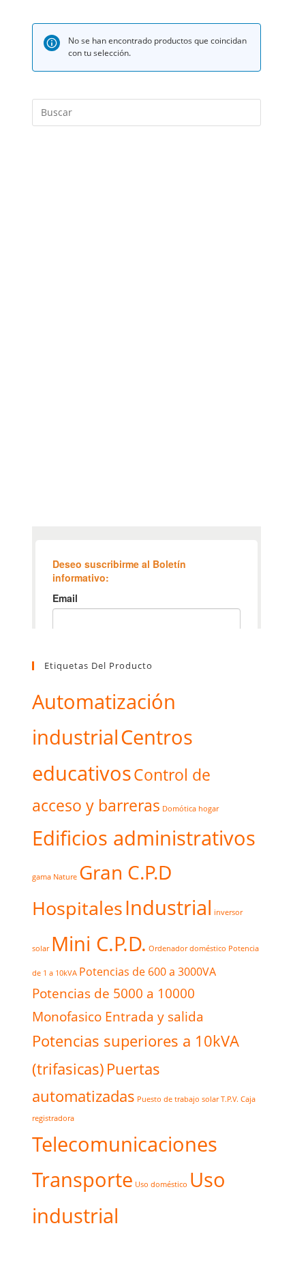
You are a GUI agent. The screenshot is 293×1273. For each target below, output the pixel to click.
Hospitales (77, 907)
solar (210, 1099)
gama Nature (54, 877)
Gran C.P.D (125, 872)
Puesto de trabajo (168, 1099)
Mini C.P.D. (98, 943)
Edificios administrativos (144, 838)
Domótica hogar (190, 808)
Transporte (82, 1179)
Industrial (168, 907)
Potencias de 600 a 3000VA (147, 971)
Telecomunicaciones (124, 1144)
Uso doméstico (161, 1184)
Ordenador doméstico (187, 948)
